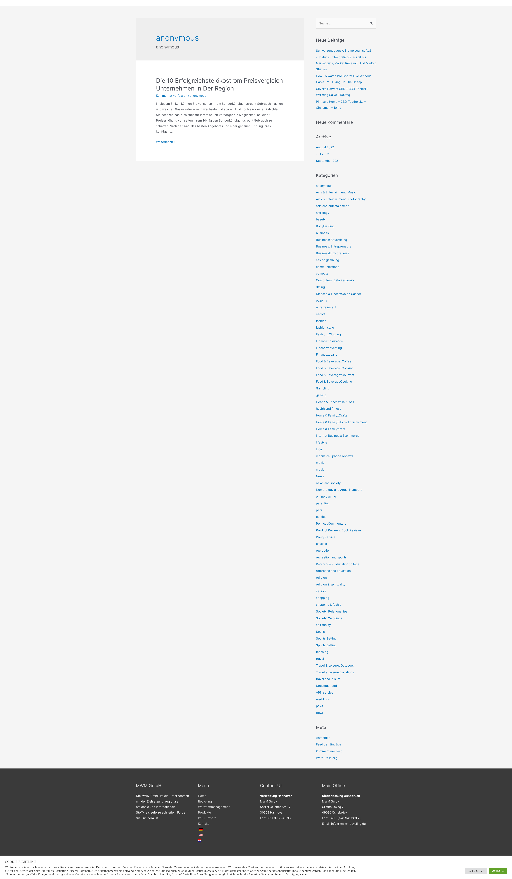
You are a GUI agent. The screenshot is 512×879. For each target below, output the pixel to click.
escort (320, 314)
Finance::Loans (326, 354)
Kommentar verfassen (171, 96)
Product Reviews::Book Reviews (339, 530)
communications (327, 267)
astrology (322, 213)
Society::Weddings (329, 618)
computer (323, 273)
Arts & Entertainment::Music (336, 192)
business (322, 233)
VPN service (324, 692)
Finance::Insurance (329, 341)
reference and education (333, 571)
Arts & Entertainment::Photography (341, 199)
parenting (323, 503)
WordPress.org (326, 758)
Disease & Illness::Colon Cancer (338, 294)
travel (320, 659)
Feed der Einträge (328, 744)
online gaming (326, 496)
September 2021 (327, 161)
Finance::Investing (329, 348)
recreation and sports (331, 557)
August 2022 (325, 147)
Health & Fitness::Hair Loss (335, 402)
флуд (319, 713)
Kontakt (203, 824)
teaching (322, 652)
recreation (323, 550)
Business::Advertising (331, 240)
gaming (321, 395)
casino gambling (327, 260)
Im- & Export (207, 818)
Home (202, 796)
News (320, 476)
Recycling (205, 801)
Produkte (204, 812)
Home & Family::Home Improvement (341, 422)
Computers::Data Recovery (335, 280)
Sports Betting (326, 638)
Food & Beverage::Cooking (335, 368)
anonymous (198, 96)
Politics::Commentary (331, 523)
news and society (328, 483)
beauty (321, 219)
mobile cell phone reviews (334, 456)
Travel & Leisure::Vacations (335, 672)
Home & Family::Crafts (331, 415)
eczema (321, 300)
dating (320, 287)
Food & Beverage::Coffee (333, 361)
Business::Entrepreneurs (333, 246)
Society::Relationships (331, 611)
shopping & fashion (329, 604)
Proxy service (325, 537)
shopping (322, 598)
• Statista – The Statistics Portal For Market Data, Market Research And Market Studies (346, 63)
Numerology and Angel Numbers (339, 490)
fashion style (325, 327)
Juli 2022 (322, 154)
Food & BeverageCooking (334, 381)
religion (321, 577)
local (319, 449)
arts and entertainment (332, 206)
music (320, 469)
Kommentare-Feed (329, 751)
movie (320, 463)
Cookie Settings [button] (476, 870)
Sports (321, 632)
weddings (323, 699)
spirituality (323, 625)
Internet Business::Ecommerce (337, 435)
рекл (319, 706)
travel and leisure (328, 679)
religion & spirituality (330, 584)
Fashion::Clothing (328, 334)
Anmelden (323, 738)
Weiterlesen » (165, 142)
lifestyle (321, 442)
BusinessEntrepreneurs (333, 253)
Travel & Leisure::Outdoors (335, 665)
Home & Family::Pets (330, 429)
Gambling (322, 388)
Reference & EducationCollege (337, 564)
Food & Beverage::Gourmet (335, 375)
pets (319, 510)
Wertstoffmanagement (214, 807)
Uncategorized (326, 686)
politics (321, 517)
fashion (321, 321)
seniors (321, 591)
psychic (321, 544)
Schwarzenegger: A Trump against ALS (343, 50)
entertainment (326, 307)
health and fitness (328, 408)
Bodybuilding (325, 226)
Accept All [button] (498, 870)
